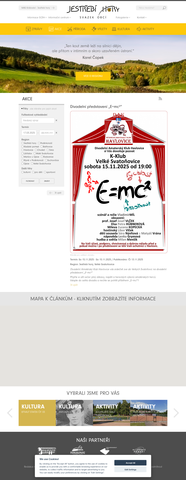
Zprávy (37, 29)
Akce (58, 29)
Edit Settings (130, 469)
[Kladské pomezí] (139, 449)
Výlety (102, 29)
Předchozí (9, 413)
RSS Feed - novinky (161, 98)
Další (176, 413)
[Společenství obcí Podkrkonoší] (77, 450)
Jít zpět (58, 193)
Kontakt (141, 17)
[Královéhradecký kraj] (108, 449)
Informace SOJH (36, 17)
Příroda (79, 29)
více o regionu (93, 76)
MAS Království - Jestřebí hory (36, 8)
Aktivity (148, 29)
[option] (37, 413)
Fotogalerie (122, 17)
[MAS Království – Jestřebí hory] (47, 449)
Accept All (130, 463)
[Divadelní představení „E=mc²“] (118, 252)
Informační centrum (58, 17)
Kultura (124, 29)
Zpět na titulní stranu (93, 12)
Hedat (164, 7)
